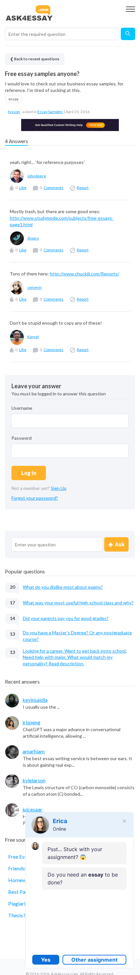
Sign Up (58, 488)
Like (22, 188)
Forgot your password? (34, 498)
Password (21, 438)
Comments (53, 188)
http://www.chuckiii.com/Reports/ (84, 273)
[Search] (128, 34)
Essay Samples (50, 111)
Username (21, 408)
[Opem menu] (130, 9)
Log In (28, 473)
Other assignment (94, 959)
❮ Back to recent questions (34, 58)
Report (83, 188)
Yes (45, 959)
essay (13, 98)
